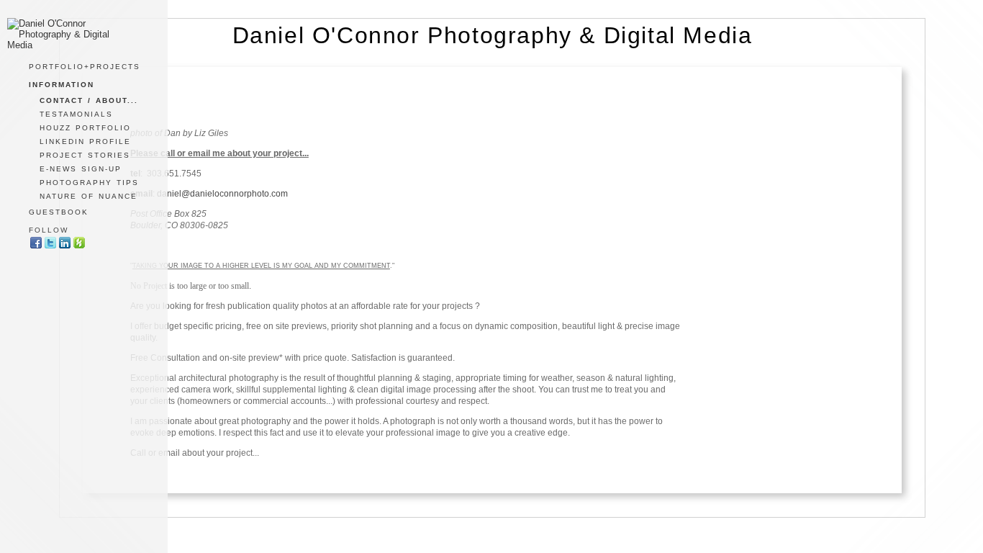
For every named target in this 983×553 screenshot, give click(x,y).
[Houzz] (79, 246)
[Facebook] (36, 246)
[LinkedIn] (65, 246)
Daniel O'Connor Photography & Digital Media (492, 35)
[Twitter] (50, 246)
